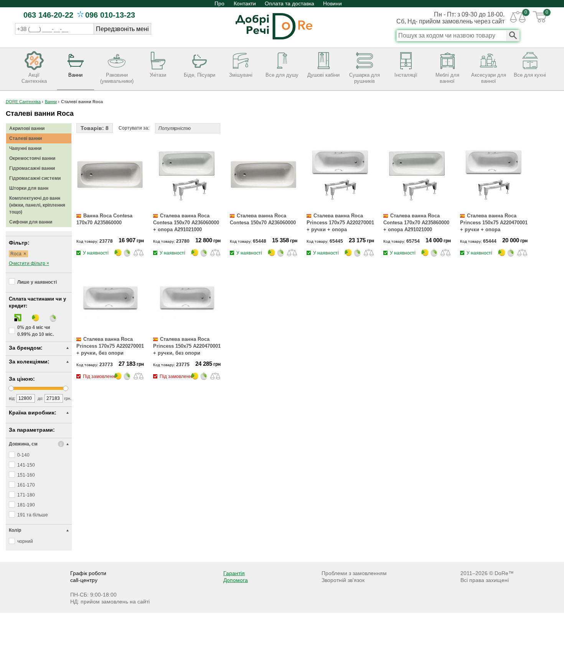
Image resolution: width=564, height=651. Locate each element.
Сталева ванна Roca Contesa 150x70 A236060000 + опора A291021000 (186, 222)
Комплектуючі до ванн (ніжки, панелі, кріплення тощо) (37, 205)
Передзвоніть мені (122, 29)
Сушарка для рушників (364, 78)
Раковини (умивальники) (117, 78)
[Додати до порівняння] (138, 252)
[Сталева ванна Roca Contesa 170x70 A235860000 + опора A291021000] (417, 207)
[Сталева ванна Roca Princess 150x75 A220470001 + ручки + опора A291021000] (494, 207)
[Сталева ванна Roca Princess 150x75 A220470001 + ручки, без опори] (187, 330)
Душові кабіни (323, 75)
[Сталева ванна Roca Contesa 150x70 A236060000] (263, 207)
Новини (332, 3)
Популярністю (174, 128)
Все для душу (282, 75)
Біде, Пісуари (199, 75)
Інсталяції (405, 75)
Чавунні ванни (25, 148)
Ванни (75, 75)
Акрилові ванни (27, 128)
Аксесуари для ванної (488, 78)
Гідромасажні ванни (32, 168)
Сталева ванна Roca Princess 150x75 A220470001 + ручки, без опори (187, 346)
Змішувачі (240, 75)
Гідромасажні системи (35, 178)
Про (220, 3)
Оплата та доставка (289, 3)
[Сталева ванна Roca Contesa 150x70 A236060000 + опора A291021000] (187, 207)
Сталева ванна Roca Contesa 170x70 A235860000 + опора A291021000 (416, 222)
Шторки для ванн (28, 188)
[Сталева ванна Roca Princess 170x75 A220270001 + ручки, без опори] (110, 330)
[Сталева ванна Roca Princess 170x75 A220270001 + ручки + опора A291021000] (340, 207)
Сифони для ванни (30, 222)
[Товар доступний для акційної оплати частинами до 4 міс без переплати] (119, 256)
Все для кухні (530, 75)
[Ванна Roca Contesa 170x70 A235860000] (110, 207)
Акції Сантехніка (34, 78)
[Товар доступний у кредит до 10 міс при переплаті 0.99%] (128, 256)
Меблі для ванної (447, 78)
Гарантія (234, 573)
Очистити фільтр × (29, 263)
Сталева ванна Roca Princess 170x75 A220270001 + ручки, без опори (110, 346)
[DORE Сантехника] (274, 40)
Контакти (245, 3)
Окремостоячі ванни (32, 158)
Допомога (235, 580)
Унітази (158, 75)
